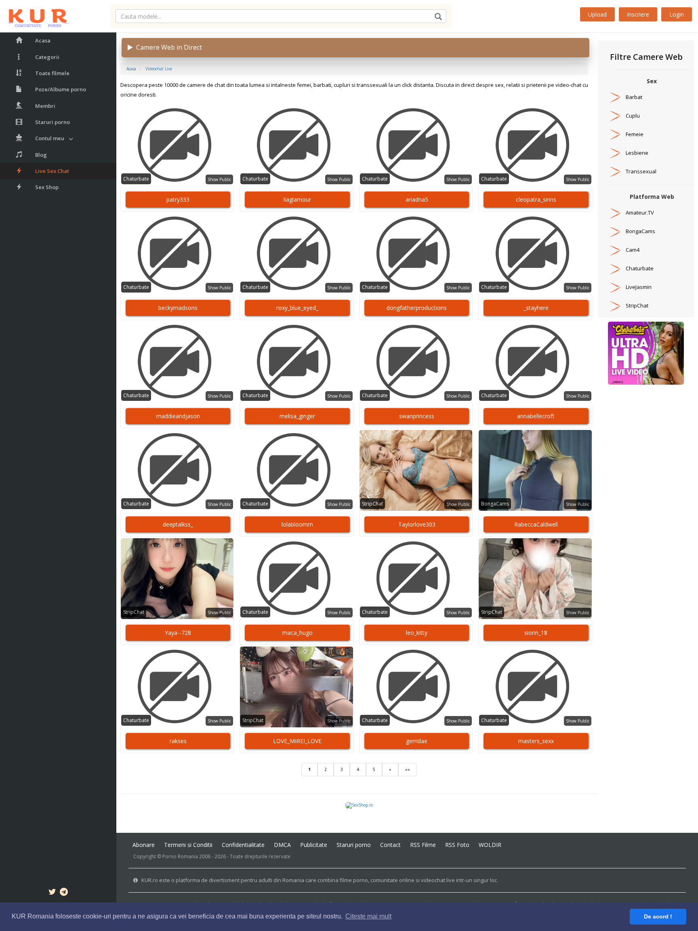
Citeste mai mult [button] (368, 916)
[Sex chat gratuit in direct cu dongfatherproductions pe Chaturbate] (416, 253)
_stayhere (536, 308)
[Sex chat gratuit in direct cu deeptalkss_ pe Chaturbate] (177, 470)
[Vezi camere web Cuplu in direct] (615, 115)
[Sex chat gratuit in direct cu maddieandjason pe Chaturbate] (177, 362)
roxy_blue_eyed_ (297, 308)
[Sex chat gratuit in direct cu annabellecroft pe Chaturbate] (535, 362)
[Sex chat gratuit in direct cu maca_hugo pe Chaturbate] (296, 578)
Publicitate (313, 845)
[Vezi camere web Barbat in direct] (615, 97)
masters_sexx (536, 741)
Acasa (42, 40)
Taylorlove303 (416, 524)
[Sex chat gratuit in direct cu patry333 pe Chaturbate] (177, 145)
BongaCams (495, 503)
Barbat (634, 97)
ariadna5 (417, 199)
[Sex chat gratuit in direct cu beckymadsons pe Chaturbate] (177, 253)
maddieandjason (178, 416)
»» (407, 769)
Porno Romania (180, 856)
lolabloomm (297, 524)
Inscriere (638, 14)
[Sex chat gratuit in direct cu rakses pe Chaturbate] (177, 687)
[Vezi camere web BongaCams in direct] (615, 231)
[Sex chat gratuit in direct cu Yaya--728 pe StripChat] (177, 578)
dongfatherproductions (417, 308)
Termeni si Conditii (188, 845)
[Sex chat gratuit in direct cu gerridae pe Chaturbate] (416, 687)
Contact (390, 845)
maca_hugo (297, 632)
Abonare (143, 845)
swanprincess (416, 416)
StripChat (372, 503)
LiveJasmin (639, 287)
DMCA (282, 845)
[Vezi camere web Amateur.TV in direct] (615, 212)
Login (676, 14)
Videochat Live (158, 69)
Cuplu (633, 115)
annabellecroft (536, 416)
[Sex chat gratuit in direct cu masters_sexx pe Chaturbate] (535, 687)
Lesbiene (637, 152)
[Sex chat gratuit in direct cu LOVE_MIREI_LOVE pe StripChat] (296, 687)
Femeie (634, 134)
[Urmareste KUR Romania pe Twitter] (52, 893)
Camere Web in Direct (167, 47)
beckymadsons (178, 308)
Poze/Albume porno (60, 89)
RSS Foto (457, 845)
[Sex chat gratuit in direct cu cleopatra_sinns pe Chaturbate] (535, 145)
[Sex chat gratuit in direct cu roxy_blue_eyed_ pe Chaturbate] (296, 253)
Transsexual (641, 171)
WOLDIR (490, 845)
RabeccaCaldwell (536, 524)
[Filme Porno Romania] (34, 16)
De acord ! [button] (658, 916)
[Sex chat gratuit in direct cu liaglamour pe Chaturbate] (296, 145)
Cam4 (632, 249)
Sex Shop (47, 187)
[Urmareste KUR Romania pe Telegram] (64, 893)
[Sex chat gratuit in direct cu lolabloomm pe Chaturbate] (296, 470)
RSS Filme (423, 845)
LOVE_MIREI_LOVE (297, 741)
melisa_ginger (297, 416)
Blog (41, 154)
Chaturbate (136, 178)
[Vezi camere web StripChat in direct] (615, 305)
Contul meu (49, 138)
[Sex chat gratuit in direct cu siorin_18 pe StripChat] (535, 578)
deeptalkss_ (178, 524)
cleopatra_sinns (536, 199)
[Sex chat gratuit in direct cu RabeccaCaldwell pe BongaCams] (535, 470)
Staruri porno (52, 122)
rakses (178, 741)
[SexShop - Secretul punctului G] (359, 805)
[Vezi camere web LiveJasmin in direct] (615, 287)
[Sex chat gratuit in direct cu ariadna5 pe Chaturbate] (416, 145)
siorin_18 (535, 632)
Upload (597, 14)
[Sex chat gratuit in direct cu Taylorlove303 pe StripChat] (416, 470)
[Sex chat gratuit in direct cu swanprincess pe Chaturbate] (416, 362)
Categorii (47, 57)
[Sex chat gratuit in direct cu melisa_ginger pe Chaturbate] (296, 362)
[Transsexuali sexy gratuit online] (646, 353)
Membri (45, 106)
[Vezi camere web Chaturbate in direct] (615, 268)
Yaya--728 (178, 632)
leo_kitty (416, 632)
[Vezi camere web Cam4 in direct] (615, 249)
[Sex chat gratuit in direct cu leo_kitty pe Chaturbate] (416, 578)
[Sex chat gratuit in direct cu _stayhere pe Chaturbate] (535, 253)
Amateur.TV (640, 212)
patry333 (177, 199)
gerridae (416, 741)
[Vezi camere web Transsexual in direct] (615, 171)
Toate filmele (52, 73)
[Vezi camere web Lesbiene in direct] (615, 152)
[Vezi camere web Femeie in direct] (615, 134)
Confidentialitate (243, 845)
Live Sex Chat (52, 171)
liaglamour (297, 199)
